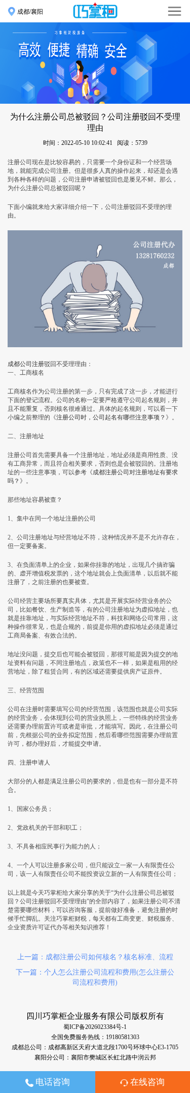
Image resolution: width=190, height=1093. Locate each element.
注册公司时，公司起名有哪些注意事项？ (111, 417)
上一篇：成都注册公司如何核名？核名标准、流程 (95, 957)
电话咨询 (51, 1082)
